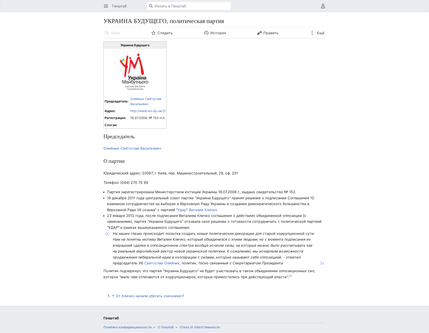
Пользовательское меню (324, 8)
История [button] (218, 33)
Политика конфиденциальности (127, 327)
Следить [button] (165, 33)
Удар (182, 210)
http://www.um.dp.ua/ (146, 111)
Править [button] (270, 33)
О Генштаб (166, 327)
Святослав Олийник (162, 263)
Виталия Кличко (203, 210)
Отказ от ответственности (200, 327)
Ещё (320, 33)
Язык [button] (115, 33)
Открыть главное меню (107, 8)
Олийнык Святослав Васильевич (132, 148)
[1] (290, 275)
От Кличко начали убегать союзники (148, 296)
